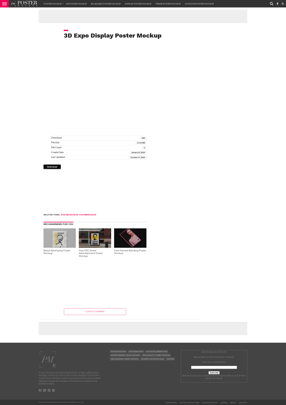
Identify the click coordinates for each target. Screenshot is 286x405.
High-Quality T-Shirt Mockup (156, 355)
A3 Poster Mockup (76, 4)
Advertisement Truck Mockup (125, 355)
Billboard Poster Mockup (106, 4)
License (223, 403)
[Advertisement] (143, 16)
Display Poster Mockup (138, 4)
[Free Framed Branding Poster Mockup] (130, 246)
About (233, 403)
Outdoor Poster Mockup (199, 4)
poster (170, 359)
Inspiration (171, 403)
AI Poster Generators (156, 352)
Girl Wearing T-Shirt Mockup (124, 359)
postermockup (87, 215)
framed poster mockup (152, 359)
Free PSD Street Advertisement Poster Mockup (91, 253)
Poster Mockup (53, 4)
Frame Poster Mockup (168, 4)
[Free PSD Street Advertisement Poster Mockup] (95, 246)
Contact (243, 403)
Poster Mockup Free (189, 403)
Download (52, 166)
